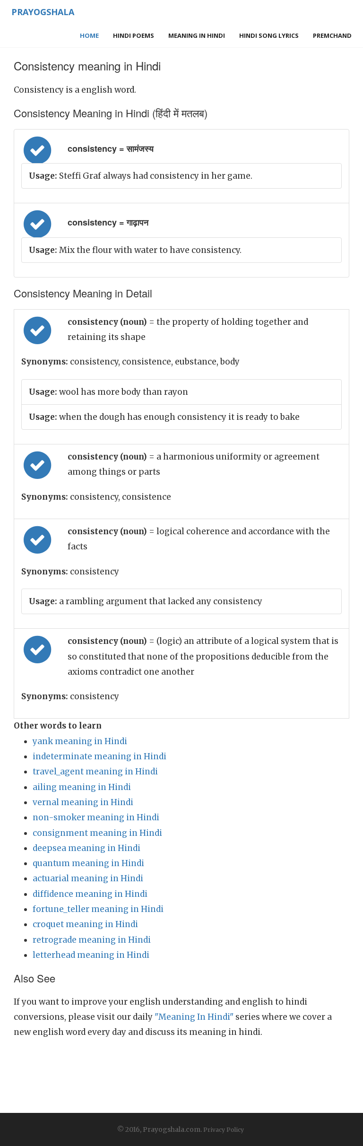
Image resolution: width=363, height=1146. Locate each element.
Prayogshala (42, 11)
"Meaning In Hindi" (194, 1017)
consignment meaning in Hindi (97, 833)
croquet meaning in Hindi (85, 924)
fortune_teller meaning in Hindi (98, 909)
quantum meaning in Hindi (88, 863)
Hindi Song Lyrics (269, 35)
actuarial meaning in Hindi (88, 878)
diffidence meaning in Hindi (90, 894)
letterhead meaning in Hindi (91, 955)
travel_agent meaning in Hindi (95, 771)
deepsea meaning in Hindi (86, 848)
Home (89, 35)
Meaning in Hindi (196, 35)
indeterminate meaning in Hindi (99, 756)
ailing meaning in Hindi (82, 787)
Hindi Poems (133, 35)
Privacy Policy (223, 1129)
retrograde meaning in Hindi (92, 940)
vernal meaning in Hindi (83, 802)
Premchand (332, 35)
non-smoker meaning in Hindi (96, 817)
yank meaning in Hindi (80, 741)
